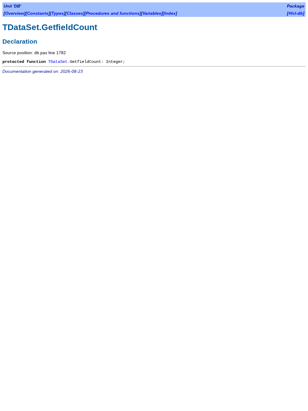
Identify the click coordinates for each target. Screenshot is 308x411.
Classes (75, 13)
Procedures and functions (113, 13)
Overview (14, 13)
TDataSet (57, 61)
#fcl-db (295, 13)
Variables (152, 13)
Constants (37, 13)
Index (170, 13)
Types (57, 13)
